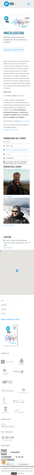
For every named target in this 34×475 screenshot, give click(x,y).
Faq (2, 300)
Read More (21, 473)
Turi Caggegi (7, 196)
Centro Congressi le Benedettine (16, 150)
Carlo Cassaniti (8, 225)
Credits (3, 313)
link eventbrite (25, 121)
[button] (17, 271)
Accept (14, 473)
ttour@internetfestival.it (10, 130)
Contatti (3, 305)
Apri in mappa (8, 248)
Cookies (3, 309)
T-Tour (8, 154)
